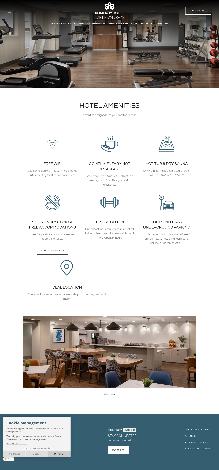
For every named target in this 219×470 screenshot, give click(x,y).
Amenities (162, 23)
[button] (106, 394)
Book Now (198, 11)
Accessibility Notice (196, 442)
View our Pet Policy (52, 251)
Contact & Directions (197, 430)
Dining (144, 23)
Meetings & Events (120, 23)
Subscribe (118, 450)
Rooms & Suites (61, 23)
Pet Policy (190, 436)
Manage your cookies (197, 449)
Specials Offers (89, 23)
